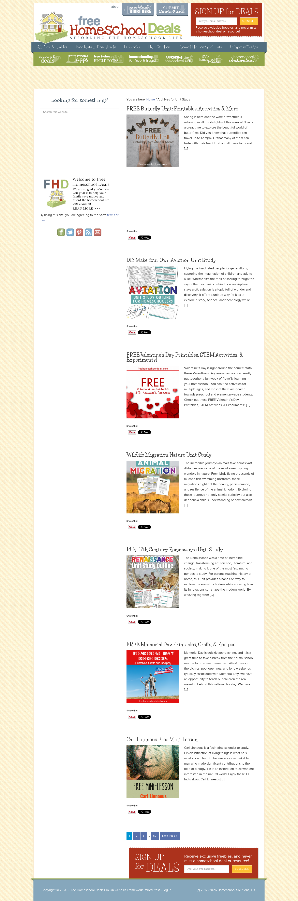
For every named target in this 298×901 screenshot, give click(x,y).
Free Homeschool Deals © (108, 26)
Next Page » (169, 835)
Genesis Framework (129, 890)
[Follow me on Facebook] (61, 234)
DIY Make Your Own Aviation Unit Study (171, 260)
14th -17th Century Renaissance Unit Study (174, 550)
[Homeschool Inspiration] (243, 59)
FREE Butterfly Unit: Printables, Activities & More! (182, 109)
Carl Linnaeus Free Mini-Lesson (162, 739)
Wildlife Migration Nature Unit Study (169, 455)
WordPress (152, 890)
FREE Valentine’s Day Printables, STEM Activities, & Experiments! (184, 357)
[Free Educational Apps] (77, 59)
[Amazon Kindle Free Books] (108, 59)
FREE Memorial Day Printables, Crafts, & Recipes (180, 644)
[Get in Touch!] (97, 234)
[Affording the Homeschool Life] (178, 59)
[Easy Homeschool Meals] (211, 59)
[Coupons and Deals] (50, 59)
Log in (167, 890)
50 (155, 835)
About (115, 7)
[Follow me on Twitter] (70, 234)
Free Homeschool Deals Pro (89, 890)
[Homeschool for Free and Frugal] (144, 59)
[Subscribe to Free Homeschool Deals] (88, 234)
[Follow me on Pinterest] (79, 234)
